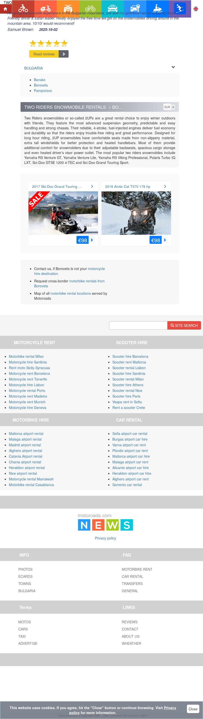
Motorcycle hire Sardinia (28, 362)
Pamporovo (43, 90)
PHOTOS (25, 569)
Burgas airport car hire (130, 439)
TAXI (22, 636)
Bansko (40, 79)
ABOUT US (130, 636)
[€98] (63, 209)
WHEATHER (131, 643)
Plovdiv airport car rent (130, 450)
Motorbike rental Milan (26, 356)
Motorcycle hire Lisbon (26, 384)
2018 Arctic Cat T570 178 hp (127, 186)
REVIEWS (129, 621)
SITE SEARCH (186, 325)
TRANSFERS (132, 583)
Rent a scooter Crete (128, 407)
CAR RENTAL (132, 576)
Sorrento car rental (127, 484)
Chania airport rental (25, 461)
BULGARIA (26, 590)
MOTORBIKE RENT (137, 569)
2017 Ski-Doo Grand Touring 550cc (60, 186)
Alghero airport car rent (130, 478)
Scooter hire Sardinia (128, 373)
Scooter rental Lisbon (129, 367)
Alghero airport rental (25, 450)
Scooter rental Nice (127, 390)
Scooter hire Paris (126, 396)
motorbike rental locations (71, 293)
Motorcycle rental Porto (27, 390)
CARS (23, 629)
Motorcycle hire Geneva (27, 407)
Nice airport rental (23, 473)
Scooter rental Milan (128, 379)
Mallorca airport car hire (131, 456)
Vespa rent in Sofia (127, 401)
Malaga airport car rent (130, 461)
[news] (105, 521)
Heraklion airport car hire (131, 473)
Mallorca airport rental (26, 433)
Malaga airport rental (25, 439)
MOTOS (24, 621)
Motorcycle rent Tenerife (28, 379)
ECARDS (25, 576)
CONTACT (130, 629)
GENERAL (130, 590)
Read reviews (44, 53)
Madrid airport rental (25, 444)
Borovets (41, 85)
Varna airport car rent (129, 444)
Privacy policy (105, 538)
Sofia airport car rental (129, 433)
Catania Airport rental (25, 456)
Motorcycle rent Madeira (28, 396)
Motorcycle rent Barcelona (29, 373)
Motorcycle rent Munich (27, 401)
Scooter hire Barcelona (130, 356)
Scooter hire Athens (127, 384)
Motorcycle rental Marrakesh (31, 478)
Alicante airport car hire (130, 467)
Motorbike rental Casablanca (31, 484)
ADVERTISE (27, 643)
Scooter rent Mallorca (129, 362)
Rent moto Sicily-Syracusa (29, 367)
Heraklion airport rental (27, 467)
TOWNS (24, 583)
